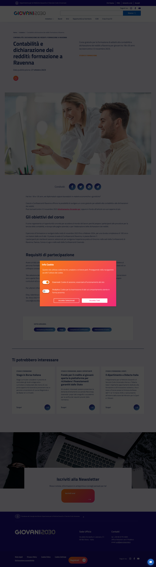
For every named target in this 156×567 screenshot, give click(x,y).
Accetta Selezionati (66, 300)
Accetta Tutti (94, 300)
